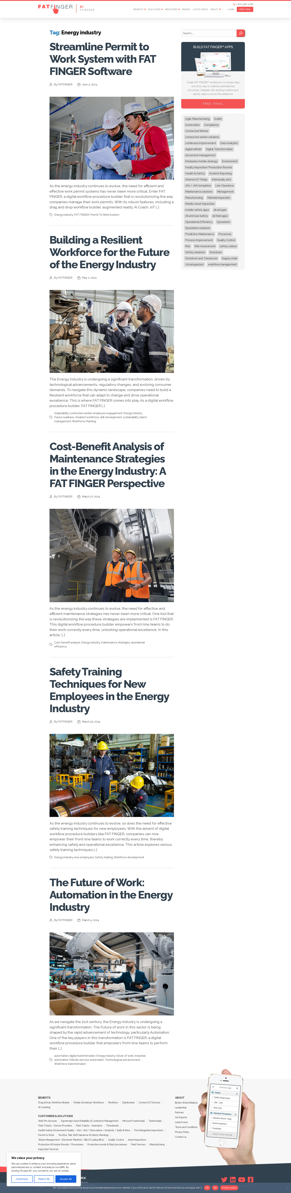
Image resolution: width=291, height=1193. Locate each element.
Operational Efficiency (198, 222)
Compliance (211, 125)
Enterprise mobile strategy (201, 161)
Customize (22, 1179)
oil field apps (220, 216)
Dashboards (128, 1102)
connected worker (81, 413)
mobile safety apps (197, 209)
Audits (218, 118)
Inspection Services (48, 1149)
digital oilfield (193, 149)
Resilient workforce (87, 417)
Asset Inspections (137, 1139)
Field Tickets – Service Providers (55, 1125)
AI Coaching (44, 1107)
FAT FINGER (81, 214)
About (214, 9)
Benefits (138, 9)
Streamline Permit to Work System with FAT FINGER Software (103, 59)
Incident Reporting (220, 173)
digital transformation (82, 1055)
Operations (223, 222)
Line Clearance (224, 185)
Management (225, 191)
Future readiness (64, 417)
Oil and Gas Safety (196, 216)
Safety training (104, 857)
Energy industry (63, 214)
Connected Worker (196, 131)
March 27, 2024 (91, 496)
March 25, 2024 (91, 721)
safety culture (228, 246)
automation (61, 1055)
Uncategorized (194, 264)
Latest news (200, 9)
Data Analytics (229, 143)
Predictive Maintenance (199, 234)
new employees (84, 857)
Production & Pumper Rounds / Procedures (60, 1144)
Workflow (113, 1102)
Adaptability (61, 413)
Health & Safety (195, 173)
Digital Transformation (219, 149)
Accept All (66, 1179)
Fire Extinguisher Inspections (148, 1130)
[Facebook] (250, 1179)
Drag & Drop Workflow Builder (53, 1102)
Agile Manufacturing (197, 118)
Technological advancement (122, 1059)
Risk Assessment (205, 246)
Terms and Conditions (186, 1127)
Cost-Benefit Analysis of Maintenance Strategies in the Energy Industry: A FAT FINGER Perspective (108, 465)
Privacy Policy (182, 1132)
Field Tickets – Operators (89, 1125)
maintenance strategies (115, 642)
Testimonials (155, 1121)
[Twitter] (224, 1179)
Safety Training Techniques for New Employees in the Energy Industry (109, 690)
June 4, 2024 (89, 84)
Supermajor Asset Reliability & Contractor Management (89, 1121)
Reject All (44, 1179)
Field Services (138, 1144)
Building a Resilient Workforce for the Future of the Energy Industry (109, 252)
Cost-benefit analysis (67, 642)
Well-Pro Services (47, 1121)
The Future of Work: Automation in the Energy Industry (111, 894)
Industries (171, 9)
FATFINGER (65, 84)
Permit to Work (46, 1135)
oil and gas (220, 209)
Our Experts (181, 1117)
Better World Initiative (186, 1102)
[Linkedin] (233, 1179)
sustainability (130, 417)
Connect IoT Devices (149, 1102)
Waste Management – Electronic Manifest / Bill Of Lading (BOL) (71, 1139)
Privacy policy (229, 1187)
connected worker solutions (202, 137)
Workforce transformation (70, 1063)
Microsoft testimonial (133, 1121)
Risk (187, 246)
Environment (229, 161)
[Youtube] (241, 1179)
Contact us (180, 1137)
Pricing (186, 9)
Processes (224, 234)
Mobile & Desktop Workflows (88, 1102)
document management (200, 155)
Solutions (154, 9)
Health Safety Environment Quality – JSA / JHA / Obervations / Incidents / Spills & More (84, 1130)
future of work (125, 1055)
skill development (111, 417)
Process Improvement (199, 240)
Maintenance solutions (199, 191)
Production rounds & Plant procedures (107, 1144)
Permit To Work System (104, 214)
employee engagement (107, 413)
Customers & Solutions (55, 1116)
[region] (44, 1169)
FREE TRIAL (245, 9)
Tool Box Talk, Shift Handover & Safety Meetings (83, 1135)
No (215, 1187)
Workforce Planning (84, 421)
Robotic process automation (86, 1059)
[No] (286, 1187)
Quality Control (226, 240)
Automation (192, 125)
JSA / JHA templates (198, 185)
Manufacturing (194, 197)
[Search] (241, 33)
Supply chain (229, 258)
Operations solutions (197, 228)
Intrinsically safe (221, 179)
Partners (179, 1112)
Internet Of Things (196, 179)
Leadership (180, 1107)
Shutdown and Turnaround (201, 258)
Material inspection (218, 197)
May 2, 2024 (89, 277)
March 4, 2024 (90, 920)
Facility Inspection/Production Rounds (208, 167)
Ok (207, 1187)
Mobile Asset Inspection (200, 203)
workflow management (222, 264)
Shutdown (215, 252)
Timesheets (112, 1125)
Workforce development (129, 857)
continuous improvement (200, 143)
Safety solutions (195, 252)
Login (231, 9)
